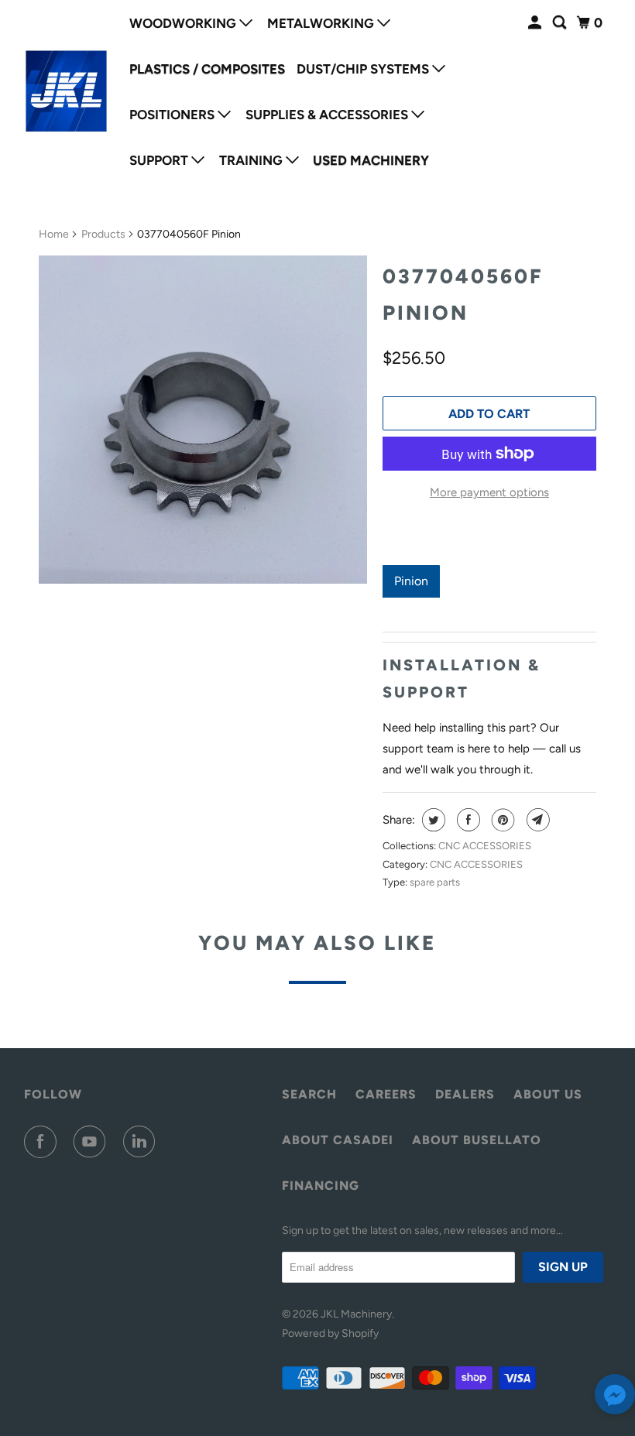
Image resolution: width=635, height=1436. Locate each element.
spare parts (435, 882)
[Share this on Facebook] (466, 819)
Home (54, 234)
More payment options (489, 492)
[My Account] (536, 23)
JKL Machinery (356, 1314)
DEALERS (465, 1094)
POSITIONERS (173, 114)
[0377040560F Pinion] (203, 419)
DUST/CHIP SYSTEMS (364, 69)
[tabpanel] (489, 608)
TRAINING (252, 160)
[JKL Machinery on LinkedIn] (142, 1142)
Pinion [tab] (411, 581)
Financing (320, 1185)
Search (309, 1094)
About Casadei (337, 1140)
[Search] (561, 23)
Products (103, 234)
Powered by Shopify (330, 1333)
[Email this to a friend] (536, 819)
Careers (386, 1094)
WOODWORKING (184, 23)
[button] (615, 1397)
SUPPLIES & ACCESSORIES (328, 114)
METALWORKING (322, 23)
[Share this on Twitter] (431, 819)
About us (547, 1094)
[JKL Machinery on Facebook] (43, 1142)
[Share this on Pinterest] (501, 819)
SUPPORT (160, 160)
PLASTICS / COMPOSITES (207, 69)
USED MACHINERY (371, 160)
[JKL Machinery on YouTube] (93, 1142)
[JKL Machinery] (66, 91)
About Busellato (476, 1140)
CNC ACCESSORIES (484, 846)
